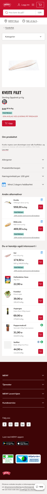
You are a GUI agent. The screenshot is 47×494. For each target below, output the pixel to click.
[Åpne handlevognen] (40, 4)
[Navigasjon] (32, 4)
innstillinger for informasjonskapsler (32, 490)
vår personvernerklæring (13, 487)
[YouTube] (17, 424)
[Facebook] (5, 424)
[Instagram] (11, 424)
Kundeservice (9, 403)
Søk (40, 12)
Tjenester (7, 384)
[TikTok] (29, 424)
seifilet (16, 342)
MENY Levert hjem (11, 393)
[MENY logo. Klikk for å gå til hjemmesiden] (7, 4)
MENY (5, 375)
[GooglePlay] (9, 443)
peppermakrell (20, 325)
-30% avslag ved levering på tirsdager (27, 216)
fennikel (17, 292)
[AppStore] (23, 443)
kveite (16, 200)
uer (15, 253)
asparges (18, 308)
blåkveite (18, 222)
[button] (23, 36)
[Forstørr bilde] (23, 65)
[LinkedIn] (23, 424)
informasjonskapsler (31, 487)
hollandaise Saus (21, 277)
